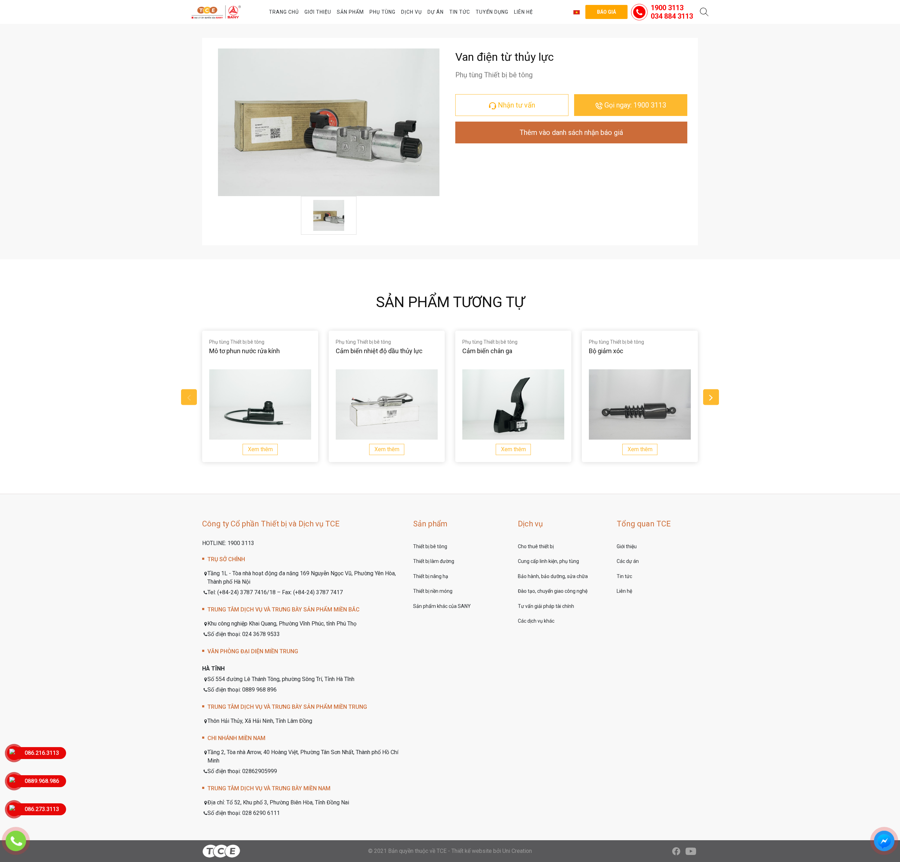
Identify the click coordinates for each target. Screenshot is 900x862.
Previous (189, 397)
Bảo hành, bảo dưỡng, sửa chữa (553, 576)
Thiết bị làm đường (433, 561)
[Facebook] (676, 851)
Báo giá (606, 12)
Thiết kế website (471, 851)
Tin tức (459, 12)
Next (711, 397)
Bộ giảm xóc (606, 351)
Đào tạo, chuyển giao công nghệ (552, 591)
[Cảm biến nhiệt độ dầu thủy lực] (387, 404)
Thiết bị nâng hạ (430, 576)
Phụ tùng (382, 12)
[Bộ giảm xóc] (640, 404)
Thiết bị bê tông (430, 546)
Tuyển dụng (492, 12)
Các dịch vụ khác (536, 621)
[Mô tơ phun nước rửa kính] (260, 404)
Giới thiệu (317, 12)
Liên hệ (523, 12)
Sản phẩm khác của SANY (442, 606)
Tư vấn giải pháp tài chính (546, 606)
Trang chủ (284, 12)
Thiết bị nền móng (432, 591)
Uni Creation (517, 851)
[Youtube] (691, 851)
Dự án (436, 12)
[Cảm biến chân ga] (513, 404)
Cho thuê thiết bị (536, 546)
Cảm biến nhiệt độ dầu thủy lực (379, 351)
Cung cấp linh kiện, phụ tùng (548, 561)
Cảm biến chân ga (487, 351)
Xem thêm (260, 449)
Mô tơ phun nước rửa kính (244, 351)
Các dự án (628, 561)
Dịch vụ (411, 12)
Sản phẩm (350, 12)
